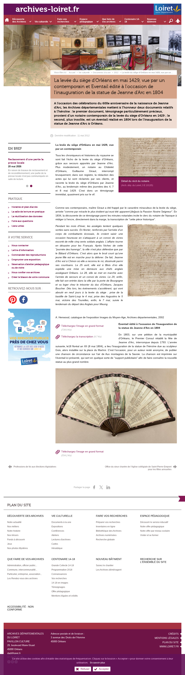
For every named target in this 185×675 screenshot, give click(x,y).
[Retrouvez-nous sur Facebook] (23, 299)
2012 (116, 72)
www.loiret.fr (169, 646)
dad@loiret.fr (14, 653)
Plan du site (170, 642)
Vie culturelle (84, 72)
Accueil (72, 72)
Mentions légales (167, 638)
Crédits (173, 634)
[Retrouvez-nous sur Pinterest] (12, 299)
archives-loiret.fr (47, 9)
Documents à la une (102, 72)
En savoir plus (97, 662)
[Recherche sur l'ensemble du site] (171, 20)
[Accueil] (7, 20)
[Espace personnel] (178, 20)
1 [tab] (27, 186)
